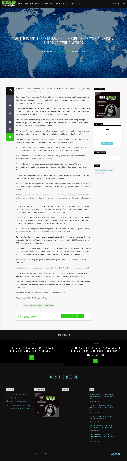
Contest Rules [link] (30, 454)
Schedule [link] (30, 3)
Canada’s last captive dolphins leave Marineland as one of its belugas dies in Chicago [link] (101, 436)
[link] (8, 3)
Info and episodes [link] (107, 143)
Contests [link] (40, 3)
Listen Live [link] (115, 4)
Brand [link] (58, 454)
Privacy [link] (49, 454)
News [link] (59, 3)
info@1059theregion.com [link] (18, 401)
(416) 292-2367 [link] (15, 398)
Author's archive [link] (72, 316)
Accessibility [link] (67, 454)
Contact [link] (40, 454)
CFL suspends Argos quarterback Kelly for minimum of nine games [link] (32, 349)
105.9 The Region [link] (29, 305)
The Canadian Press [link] (62, 51)
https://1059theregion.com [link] (18, 394)
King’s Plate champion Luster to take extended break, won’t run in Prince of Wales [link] (101, 407)
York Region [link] (49, 305)
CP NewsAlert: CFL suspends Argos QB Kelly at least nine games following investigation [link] (95, 351)
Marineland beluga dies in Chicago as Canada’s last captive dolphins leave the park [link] (102, 396)
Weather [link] (76, 3)
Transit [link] (67, 3)
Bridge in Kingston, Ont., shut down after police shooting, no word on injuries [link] (102, 426)
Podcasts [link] (50, 3)
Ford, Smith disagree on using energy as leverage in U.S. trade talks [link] (101, 417)
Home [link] (21, 3)
